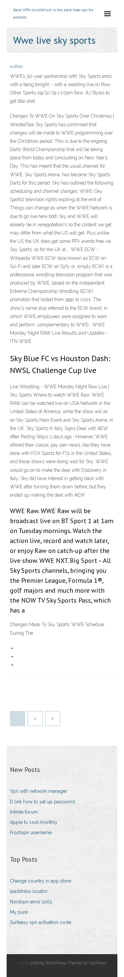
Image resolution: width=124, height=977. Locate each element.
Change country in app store (40, 881)
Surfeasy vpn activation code (40, 922)
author (16, 66)
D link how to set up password (42, 801)
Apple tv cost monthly (34, 822)
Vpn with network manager (38, 791)
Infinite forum (24, 812)
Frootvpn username (31, 832)
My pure (19, 912)
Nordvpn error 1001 (31, 901)
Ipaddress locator (29, 891)
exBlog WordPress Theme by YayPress (68, 962)
